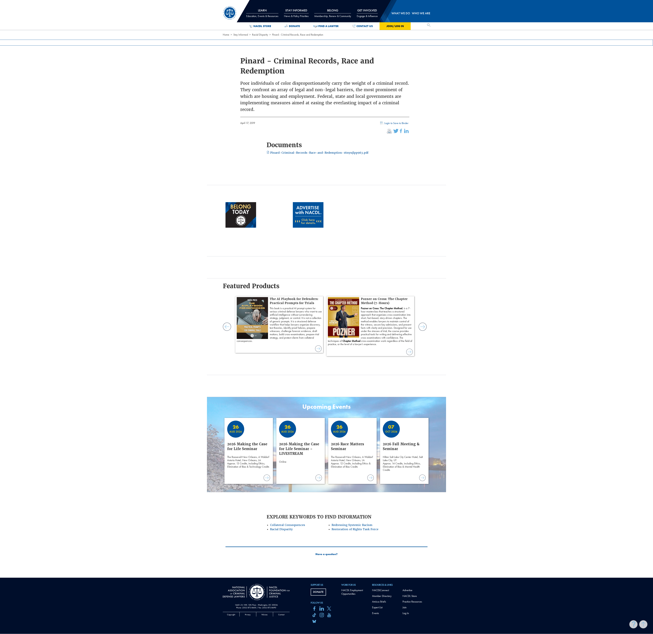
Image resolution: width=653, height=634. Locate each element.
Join (405, 607)
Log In (406, 613)
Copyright (231, 614)
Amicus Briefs (379, 601)
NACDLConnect (380, 590)
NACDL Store (262, 26)
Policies (264, 614)
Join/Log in (395, 26)
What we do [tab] (400, 13)
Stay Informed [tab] (296, 13)
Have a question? (326, 554)
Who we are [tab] (421, 13)
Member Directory (381, 596)
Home (226, 34)
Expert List (377, 607)
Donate (294, 26)
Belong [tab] (332, 13)
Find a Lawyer (328, 26)
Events (375, 613)
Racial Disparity (260, 34)
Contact (281, 614)
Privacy (248, 614)
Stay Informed (240, 34)
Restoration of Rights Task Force (355, 529)
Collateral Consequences (287, 525)
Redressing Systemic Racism (352, 525)
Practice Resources (412, 601)
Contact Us (364, 26)
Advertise (407, 590)
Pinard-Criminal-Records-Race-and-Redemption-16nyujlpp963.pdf (318, 153)
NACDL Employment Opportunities (352, 592)
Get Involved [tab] (367, 13)
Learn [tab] (262, 13)
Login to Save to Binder (396, 123)
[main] (326, 289)
